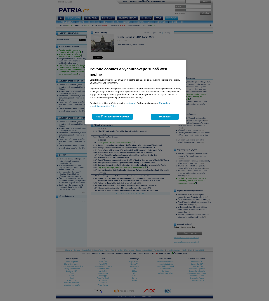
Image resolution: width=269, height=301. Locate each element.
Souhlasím (164, 116)
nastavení (130, 103)
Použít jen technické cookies (113, 116)
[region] (135, 92)
